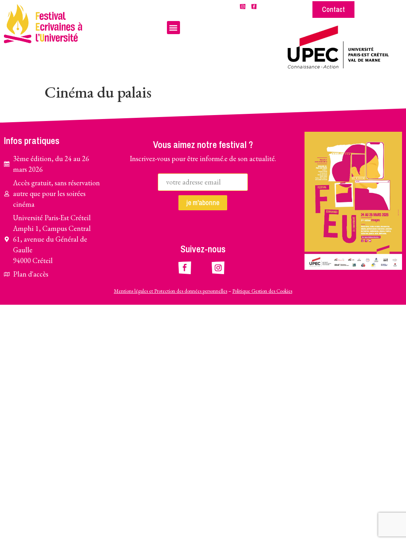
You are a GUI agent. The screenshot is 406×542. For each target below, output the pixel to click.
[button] (173, 27)
